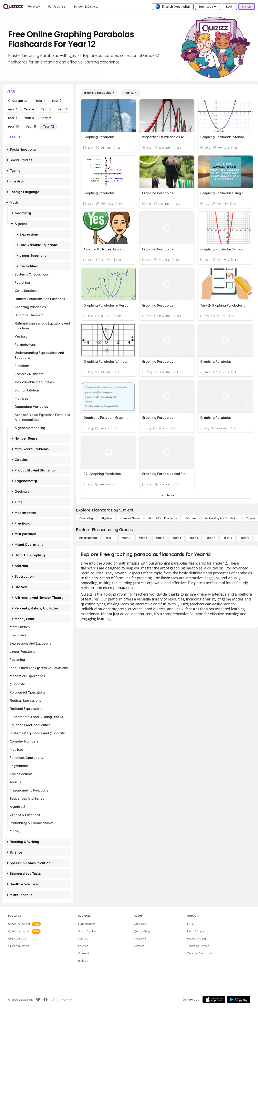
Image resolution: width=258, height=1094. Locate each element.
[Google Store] (238, 999)
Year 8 (29, 118)
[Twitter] (38, 999)
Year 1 (40, 101)
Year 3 (12, 109)
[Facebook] (45, 999)
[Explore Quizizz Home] (13, 6)
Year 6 (63, 109)
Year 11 (31, 126)
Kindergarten (18, 101)
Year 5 (46, 109)
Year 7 (12, 118)
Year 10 (13, 126)
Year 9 (46, 118)
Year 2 (56, 101)
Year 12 (48, 126)
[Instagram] (52, 999)
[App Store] (214, 999)
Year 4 (29, 109)
